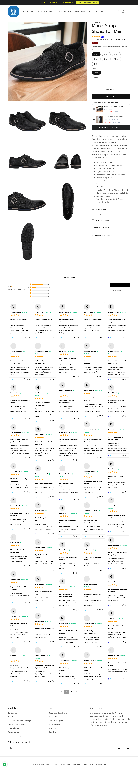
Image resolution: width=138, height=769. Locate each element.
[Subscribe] (45, 748)
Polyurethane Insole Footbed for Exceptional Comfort (116, 117)
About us (11, 717)
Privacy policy (76, 764)
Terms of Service (14, 728)
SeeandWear (41, 764)
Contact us (12, 713)
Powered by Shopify (52, 764)
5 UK (96, 54)
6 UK (106, 54)
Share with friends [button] (101, 227)
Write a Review (120, 285)
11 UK (96, 64)
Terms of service (88, 764)
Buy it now (111, 96)
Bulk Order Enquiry (16, 736)
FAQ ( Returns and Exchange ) (20, 720)
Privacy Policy (54, 724)
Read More (68, 456)
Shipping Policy (55, 728)
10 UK (116, 59)
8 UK (96, 59)
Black (96, 72)
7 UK (116, 54)
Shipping (106, 46)
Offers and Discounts (16, 724)
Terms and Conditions (58, 713)
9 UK (106, 59)
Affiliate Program (56, 720)
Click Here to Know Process (87, 2)
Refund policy (13, 732)
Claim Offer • (111, 127)
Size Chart (53, 732)
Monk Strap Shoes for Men (114, 106)
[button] (33, 11)
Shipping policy (101, 764)
